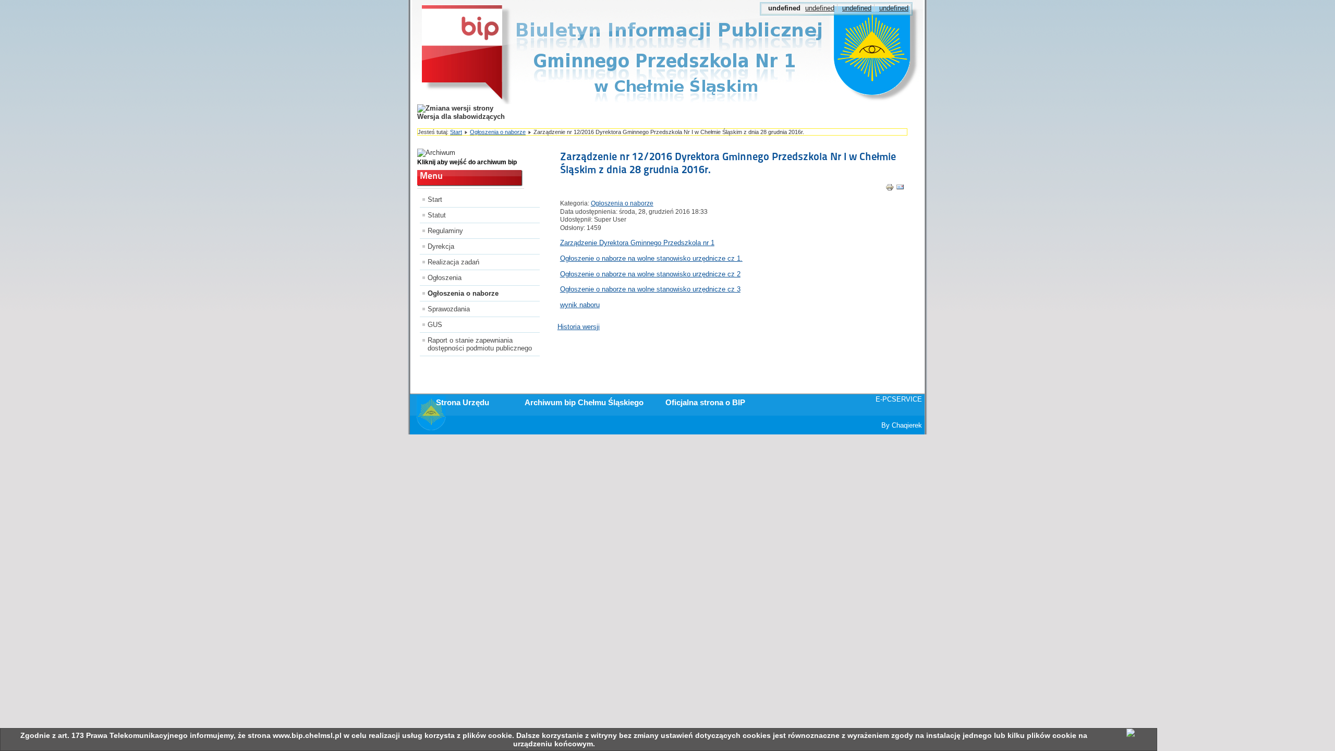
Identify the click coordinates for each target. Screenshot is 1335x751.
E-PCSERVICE (899, 399)
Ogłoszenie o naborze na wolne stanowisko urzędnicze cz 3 (650, 289)
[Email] (900, 189)
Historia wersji (578, 327)
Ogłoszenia (445, 278)
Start (456, 132)
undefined (819, 8)
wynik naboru (580, 305)
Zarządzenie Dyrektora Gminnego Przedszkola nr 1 (637, 243)
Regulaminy (445, 231)
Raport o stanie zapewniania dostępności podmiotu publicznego (480, 344)
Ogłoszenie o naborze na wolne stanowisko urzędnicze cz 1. (651, 258)
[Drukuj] (889, 189)
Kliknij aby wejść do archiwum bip (467, 162)
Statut (437, 215)
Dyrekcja (441, 246)
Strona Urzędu (462, 402)
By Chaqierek (901, 425)
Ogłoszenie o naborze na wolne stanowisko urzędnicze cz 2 (650, 274)
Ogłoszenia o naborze (498, 132)
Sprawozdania (449, 309)
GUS (435, 325)
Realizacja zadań (453, 262)
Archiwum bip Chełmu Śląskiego (584, 402)
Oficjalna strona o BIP (705, 402)
